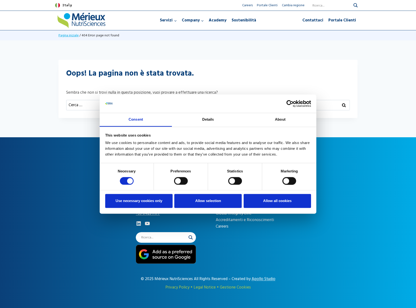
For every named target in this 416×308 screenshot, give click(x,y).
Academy (218, 20)
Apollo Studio (263, 278)
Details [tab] (208, 120)
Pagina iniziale (68, 35)
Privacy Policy (177, 287)
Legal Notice (205, 287)
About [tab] (280, 120)
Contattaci (312, 20)
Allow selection (208, 201)
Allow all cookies (277, 201)
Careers (247, 5)
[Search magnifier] (355, 5)
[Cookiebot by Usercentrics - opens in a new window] (290, 103)
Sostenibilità (244, 20)
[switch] (181, 181)
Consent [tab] (136, 120)
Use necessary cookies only (139, 201)
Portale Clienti (267, 5)
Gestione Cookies (235, 287)
